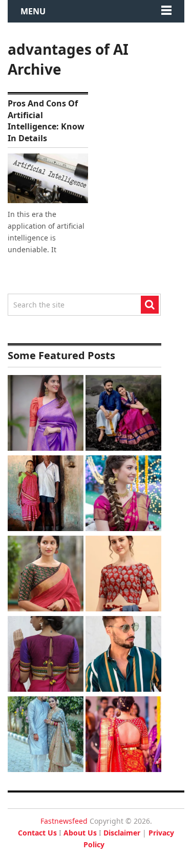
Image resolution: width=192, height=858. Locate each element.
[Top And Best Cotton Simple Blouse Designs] (123, 575)
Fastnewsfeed (64, 821)
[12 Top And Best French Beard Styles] (123, 655)
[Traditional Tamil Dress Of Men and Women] (123, 414)
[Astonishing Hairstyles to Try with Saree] (123, 494)
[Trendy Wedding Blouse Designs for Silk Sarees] (123, 735)
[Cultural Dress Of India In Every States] (45, 735)
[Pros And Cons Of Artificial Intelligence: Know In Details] (48, 178)
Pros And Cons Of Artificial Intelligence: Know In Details (46, 120)
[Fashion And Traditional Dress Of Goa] (45, 494)
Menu (33, 11)
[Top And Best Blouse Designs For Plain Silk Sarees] (45, 414)
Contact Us (37, 833)
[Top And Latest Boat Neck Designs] (45, 575)
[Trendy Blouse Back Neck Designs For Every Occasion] (45, 655)
